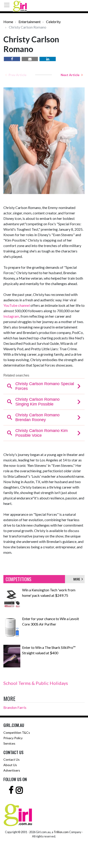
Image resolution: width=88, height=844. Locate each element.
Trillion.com (61, 832)
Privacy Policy (13, 738)
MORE (77, 579)
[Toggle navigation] (8, 5)
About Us (10, 765)
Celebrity (53, 21)
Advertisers (11, 770)
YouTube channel (16, 305)
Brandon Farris (14, 707)
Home (8, 21)
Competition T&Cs (16, 732)
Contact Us (11, 759)
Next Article (71, 75)
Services (9, 743)
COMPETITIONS (18, 579)
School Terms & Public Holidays (35, 683)
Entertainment (30, 21)
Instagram (11, 316)
